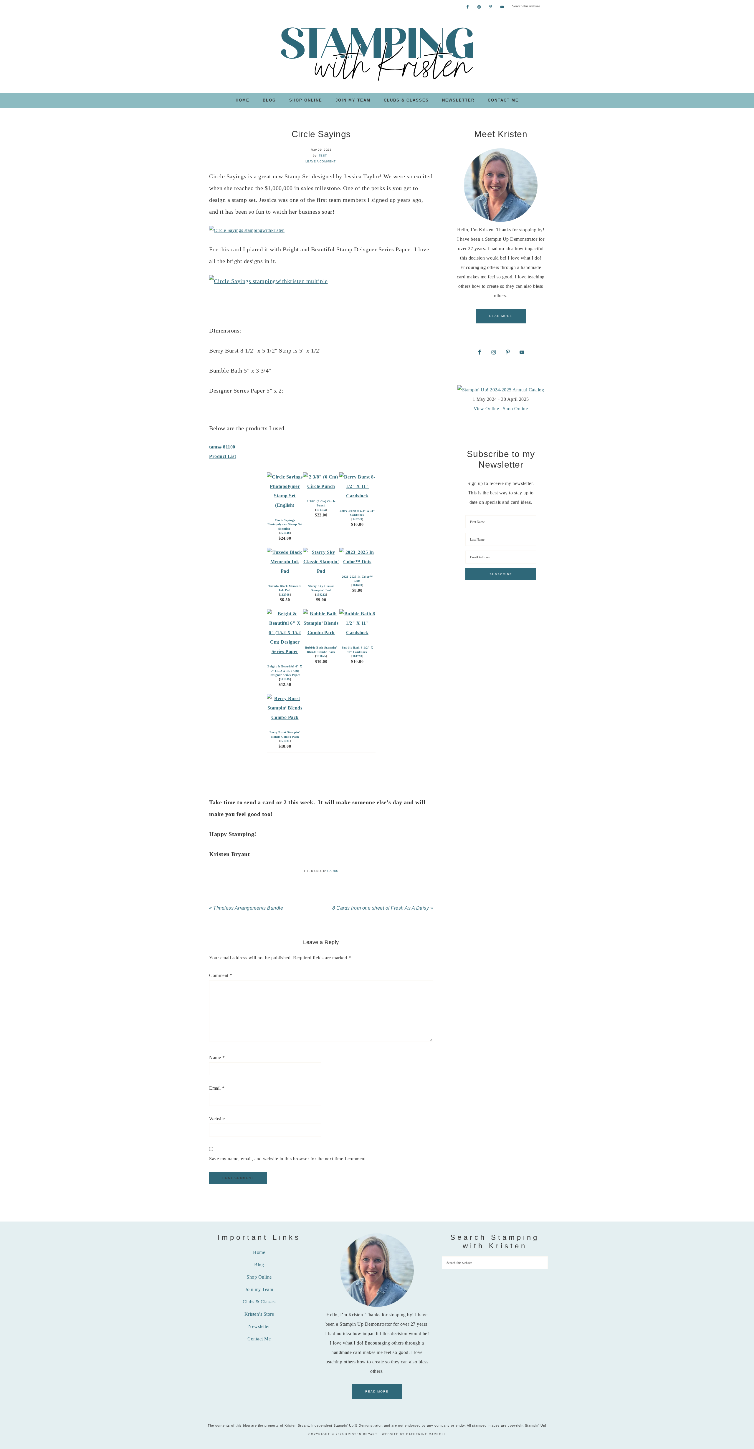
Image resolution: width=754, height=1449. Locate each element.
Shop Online (515, 408)
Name (217, 1057)
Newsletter (259, 1326)
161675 (321, 656)
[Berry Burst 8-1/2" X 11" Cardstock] (357, 495)
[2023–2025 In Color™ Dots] (357, 561)
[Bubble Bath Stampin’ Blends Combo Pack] (321, 632)
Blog (259, 1264)
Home (259, 1252)
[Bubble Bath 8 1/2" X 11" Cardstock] (357, 632)
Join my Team (259, 1289)
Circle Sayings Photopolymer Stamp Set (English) (284, 524)
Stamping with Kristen (377, 53)
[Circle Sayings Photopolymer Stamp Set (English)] (285, 505)
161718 (357, 656)
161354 (321, 509)
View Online (486, 408)
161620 (357, 585)
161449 (285, 679)
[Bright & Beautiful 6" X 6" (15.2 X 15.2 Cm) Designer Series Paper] (285, 651)
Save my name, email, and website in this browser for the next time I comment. (288, 1158)
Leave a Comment (320, 161)
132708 (285, 594)
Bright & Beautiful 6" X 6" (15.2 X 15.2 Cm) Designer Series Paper (284, 671)
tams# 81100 (222, 446)
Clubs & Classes (259, 1301)
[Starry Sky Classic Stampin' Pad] (321, 571)
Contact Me (259, 1338)
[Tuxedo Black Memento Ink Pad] (285, 571)
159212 (321, 594)
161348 (285, 532)
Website (217, 1118)
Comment (220, 975)
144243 (357, 519)
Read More (500, 316)
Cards (332, 871)
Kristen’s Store (259, 1314)
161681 (285, 740)
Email (217, 1088)
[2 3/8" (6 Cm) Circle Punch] (321, 486)
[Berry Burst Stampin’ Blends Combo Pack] (285, 717)
